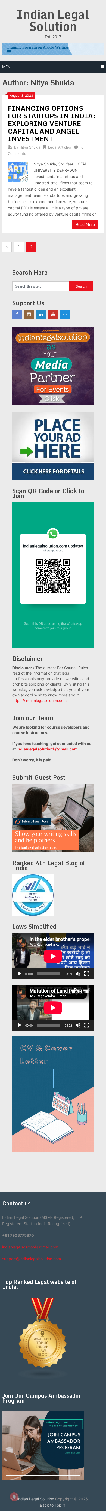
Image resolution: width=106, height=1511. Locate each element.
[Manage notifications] (14, 1496)
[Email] (65, 314)
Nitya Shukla (29, 147)
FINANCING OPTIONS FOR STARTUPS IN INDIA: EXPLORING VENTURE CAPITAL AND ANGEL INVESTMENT (51, 123)
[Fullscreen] (86, 973)
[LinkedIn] (41, 314)
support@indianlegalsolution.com (31, 1258)
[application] (53, 956)
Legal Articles (59, 147)
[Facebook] (17, 314)
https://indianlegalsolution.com (39, 700)
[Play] (19, 973)
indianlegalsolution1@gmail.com (47, 749)
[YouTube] (53, 314)
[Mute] (78, 973)
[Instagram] (29, 314)
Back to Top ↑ (53, 1505)
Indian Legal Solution (53, 20)
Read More (85, 224)
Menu (7, 66)
